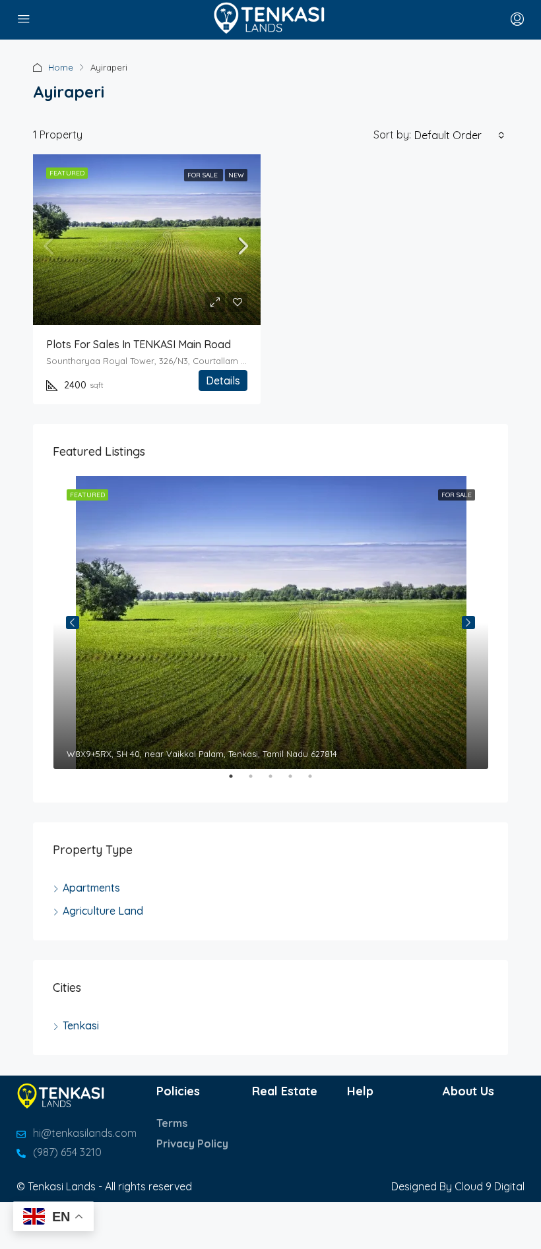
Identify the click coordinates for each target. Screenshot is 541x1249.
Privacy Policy (192, 1143)
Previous (72, 622)
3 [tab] (277, 781)
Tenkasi (81, 1025)
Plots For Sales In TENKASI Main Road (138, 344)
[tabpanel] (270, 622)
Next (468, 622)
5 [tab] (316, 781)
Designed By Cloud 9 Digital (458, 1186)
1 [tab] (237, 781)
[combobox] (459, 135)
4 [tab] (296, 781)
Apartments (91, 887)
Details (223, 380)
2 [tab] (257, 781)
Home (60, 67)
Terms (171, 1123)
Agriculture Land (103, 910)
